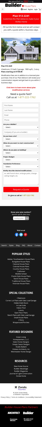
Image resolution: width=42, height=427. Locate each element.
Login (36, 9)
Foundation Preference (11, 164)
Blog (18, 245)
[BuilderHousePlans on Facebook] (16, 234)
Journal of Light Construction (21, 373)
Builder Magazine (21, 371)
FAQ (23, 245)
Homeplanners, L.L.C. (21, 339)
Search (4, 245)
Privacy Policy (5, 397)
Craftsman (21, 271)
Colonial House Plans (21, 266)
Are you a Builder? (10, 124)
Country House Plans (21, 269)
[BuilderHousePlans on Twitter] (21, 234)
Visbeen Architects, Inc (21, 349)
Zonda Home (21, 376)
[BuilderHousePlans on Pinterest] (25, 234)
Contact (38, 245)
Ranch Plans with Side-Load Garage (21, 315)
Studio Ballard (21, 347)
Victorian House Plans (21, 283)
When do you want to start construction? (18, 143)
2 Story (21, 320)
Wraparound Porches (21, 322)
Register (30, 9)
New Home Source (21, 366)
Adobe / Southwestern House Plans (21, 259)
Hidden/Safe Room (21, 303)
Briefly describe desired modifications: (17, 171)
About (30, 245)
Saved (25, 9)
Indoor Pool (21, 308)
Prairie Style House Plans (21, 276)
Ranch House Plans (21, 279)
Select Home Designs (21, 342)
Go (27, 218)
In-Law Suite (21, 305)
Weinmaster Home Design (21, 352)
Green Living (21, 337)
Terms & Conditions (18, 397)
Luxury (21, 310)
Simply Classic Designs (21, 344)
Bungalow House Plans (21, 261)
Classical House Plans (21, 264)
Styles (11, 245)
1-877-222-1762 (26, 97)
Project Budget (8, 157)
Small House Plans (21, 317)
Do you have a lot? (10, 136)
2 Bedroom (21, 298)
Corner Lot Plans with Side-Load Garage (21, 300)
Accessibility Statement (33, 397)
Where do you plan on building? (14, 150)
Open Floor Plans (21, 313)
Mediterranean (21, 274)
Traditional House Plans (21, 281)
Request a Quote (21, 189)
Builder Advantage (21, 369)
